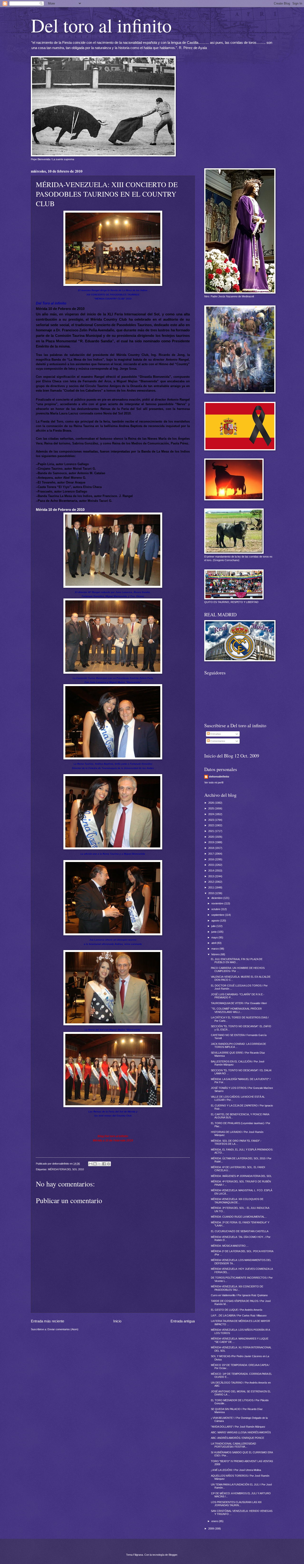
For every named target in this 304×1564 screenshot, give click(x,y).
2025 (211, 808)
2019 (211, 842)
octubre (216, 909)
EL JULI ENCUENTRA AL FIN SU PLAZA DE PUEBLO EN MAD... (236, 961)
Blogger (173, 1554)
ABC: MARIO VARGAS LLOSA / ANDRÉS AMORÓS (241, 1432)
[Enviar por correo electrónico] (90, 1163)
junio (214, 931)
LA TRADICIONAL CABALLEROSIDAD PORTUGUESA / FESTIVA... (233, 1445)
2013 (211, 876)
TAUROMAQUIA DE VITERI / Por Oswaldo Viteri (239, 1003)
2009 (211, 1528)
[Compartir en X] (99, 1163)
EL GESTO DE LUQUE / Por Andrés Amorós (236, 1309)
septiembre (218, 914)
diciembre (217, 898)
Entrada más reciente (47, 1321)
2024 (211, 814)
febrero (215, 954)
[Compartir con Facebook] (104, 1163)
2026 (211, 802)
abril (214, 942)
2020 (211, 836)
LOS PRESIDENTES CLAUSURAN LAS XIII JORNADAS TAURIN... (236, 1504)
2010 (211, 893)
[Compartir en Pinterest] (108, 1163)
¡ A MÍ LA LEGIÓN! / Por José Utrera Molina (236, 1470)
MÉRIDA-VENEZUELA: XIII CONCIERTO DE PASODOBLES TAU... (237, 1288)
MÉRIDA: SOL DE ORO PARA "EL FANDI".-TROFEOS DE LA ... (236, 1142)
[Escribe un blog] (95, 1163)
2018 (211, 848)
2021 (211, 831)
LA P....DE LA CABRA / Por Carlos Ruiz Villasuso (238, 1315)
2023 (211, 819)
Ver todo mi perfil (213, 782)
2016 (211, 859)
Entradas (215, 733)
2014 (211, 870)
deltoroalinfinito (219, 776)
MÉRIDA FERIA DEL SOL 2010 (66, 1169)
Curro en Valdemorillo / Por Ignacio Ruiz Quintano (239, 1295)
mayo (214, 937)
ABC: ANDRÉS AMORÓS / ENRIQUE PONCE (237, 1437)
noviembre (217, 903)
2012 (211, 881)
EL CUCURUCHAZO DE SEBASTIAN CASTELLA (239, 1231)
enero (215, 1521)
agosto (215, 920)
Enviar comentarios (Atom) (63, 1329)
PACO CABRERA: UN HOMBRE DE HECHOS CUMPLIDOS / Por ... (238, 969)
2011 (211, 887)
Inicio (117, 1321)
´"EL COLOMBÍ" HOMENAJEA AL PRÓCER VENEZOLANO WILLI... (236, 1010)
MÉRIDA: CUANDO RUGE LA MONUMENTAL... (239, 1216)
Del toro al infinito (101, 25)
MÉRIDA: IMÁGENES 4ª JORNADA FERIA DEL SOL (241, 1176)
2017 (211, 853)
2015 (211, 864)
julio (213, 926)
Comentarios (217, 741)
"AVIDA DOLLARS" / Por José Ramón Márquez (238, 1426)
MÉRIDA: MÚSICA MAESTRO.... (229, 1245)
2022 (211, 825)
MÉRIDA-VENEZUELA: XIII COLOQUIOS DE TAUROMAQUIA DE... (237, 1201)
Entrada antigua (183, 1321)
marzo (215, 948)
